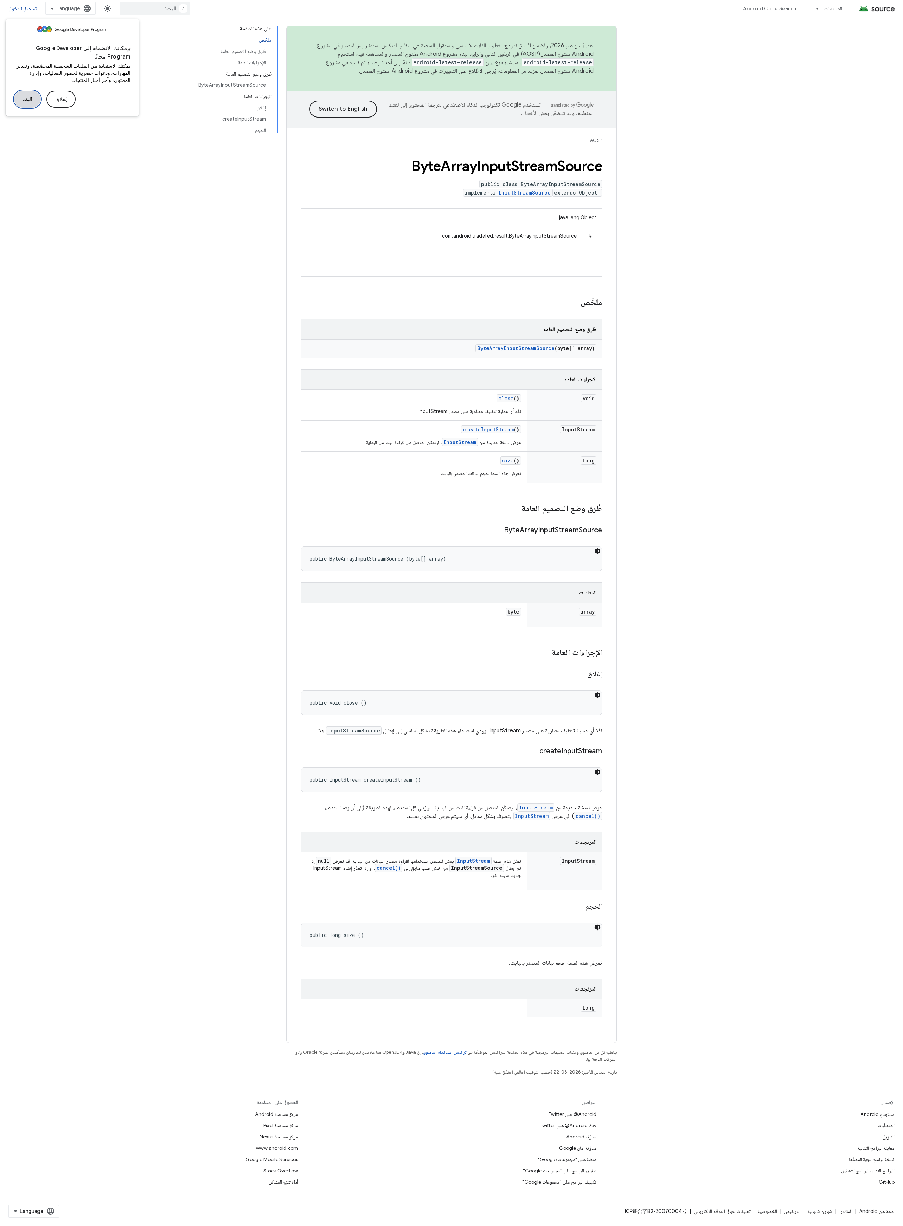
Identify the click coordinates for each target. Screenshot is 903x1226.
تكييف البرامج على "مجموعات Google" (559, 1182)
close (506, 398)
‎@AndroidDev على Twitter (568, 1125)
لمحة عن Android (877, 1211)
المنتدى (845, 1211)
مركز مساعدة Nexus (279, 1137)
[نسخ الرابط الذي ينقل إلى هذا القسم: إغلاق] (581, 674)
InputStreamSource (524, 192)
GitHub (887, 1182)
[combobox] (155, 8)
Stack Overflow (280, 1170)
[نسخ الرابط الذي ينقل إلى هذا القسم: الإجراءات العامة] (545, 653)
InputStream (459, 442)
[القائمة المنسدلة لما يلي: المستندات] (814, 8)
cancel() (588, 816)
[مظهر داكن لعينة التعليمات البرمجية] (597, 551)
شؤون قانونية (819, 1211)
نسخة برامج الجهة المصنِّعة (871, 1159)
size (508, 460)
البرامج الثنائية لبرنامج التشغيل (868, 1170)
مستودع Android (877, 1114)
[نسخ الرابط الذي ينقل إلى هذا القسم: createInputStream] (532, 751)
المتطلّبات (886, 1125)
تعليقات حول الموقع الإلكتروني (722, 1211)
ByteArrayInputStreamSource (515, 348)
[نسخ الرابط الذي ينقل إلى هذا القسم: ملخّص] (573, 303)
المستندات (833, 8)
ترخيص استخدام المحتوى (444, 1052)
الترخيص (792, 1211)
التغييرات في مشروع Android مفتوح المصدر (408, 70)
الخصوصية (767, 1211)
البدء (27, 99)
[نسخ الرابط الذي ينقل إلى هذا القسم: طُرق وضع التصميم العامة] (514, 509)
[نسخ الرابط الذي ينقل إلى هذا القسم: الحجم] (578, 907)
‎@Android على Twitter (572, 1114)
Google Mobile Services (272, 1159)
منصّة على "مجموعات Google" (567, 1159)
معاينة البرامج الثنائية (876, 1148)
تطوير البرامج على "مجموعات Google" (559, 1170)
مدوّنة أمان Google (577, 1148)
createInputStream (488, 429)
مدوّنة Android (581, 1137)
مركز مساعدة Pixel (280, 1125)
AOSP (596, 140)
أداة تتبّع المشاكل (283, 1182)
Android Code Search (769, 8)
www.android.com (277, 1148)
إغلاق (61, 99)
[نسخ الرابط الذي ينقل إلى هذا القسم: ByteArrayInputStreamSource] (497, 530)
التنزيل (889, 1137)
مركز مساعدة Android (276, 1114)
